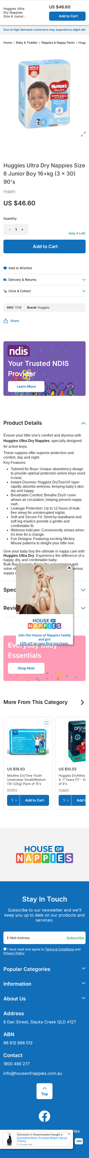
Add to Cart (68, 16)
